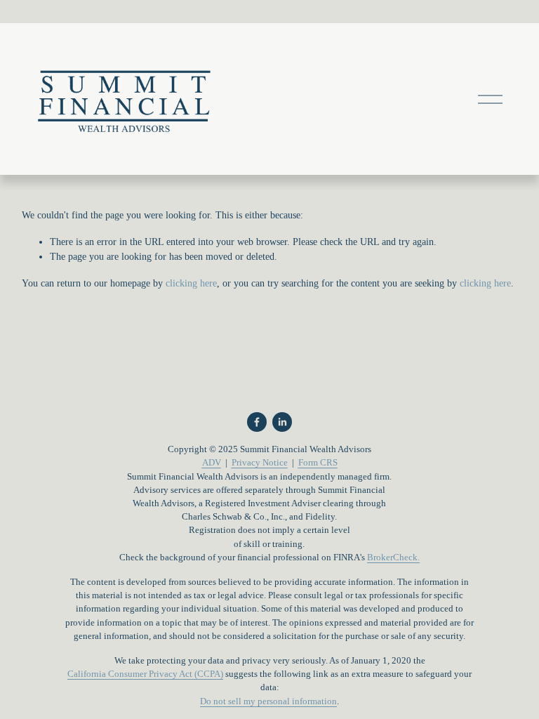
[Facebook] (257, 422)
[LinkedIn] (282, 422)
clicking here (191, 283)
